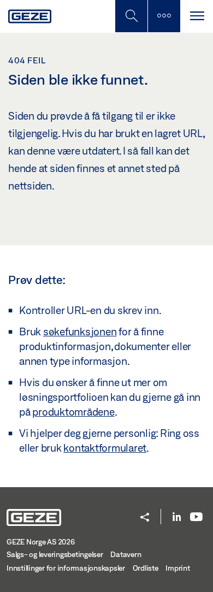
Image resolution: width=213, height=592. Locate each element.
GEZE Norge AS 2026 (41, 541)
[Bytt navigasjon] (196, 16)
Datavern (125, 554)
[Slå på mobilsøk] (163, 16)
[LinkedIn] (177, 517)
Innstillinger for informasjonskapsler (66, 568)
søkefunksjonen (80, 331)
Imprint (177, 568)
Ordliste (145, 568)
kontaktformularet (104, 448)
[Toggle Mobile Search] (131, 16)
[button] (145, 518)
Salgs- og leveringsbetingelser (55, 554)
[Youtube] (196, 517)
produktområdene (73, 412)
